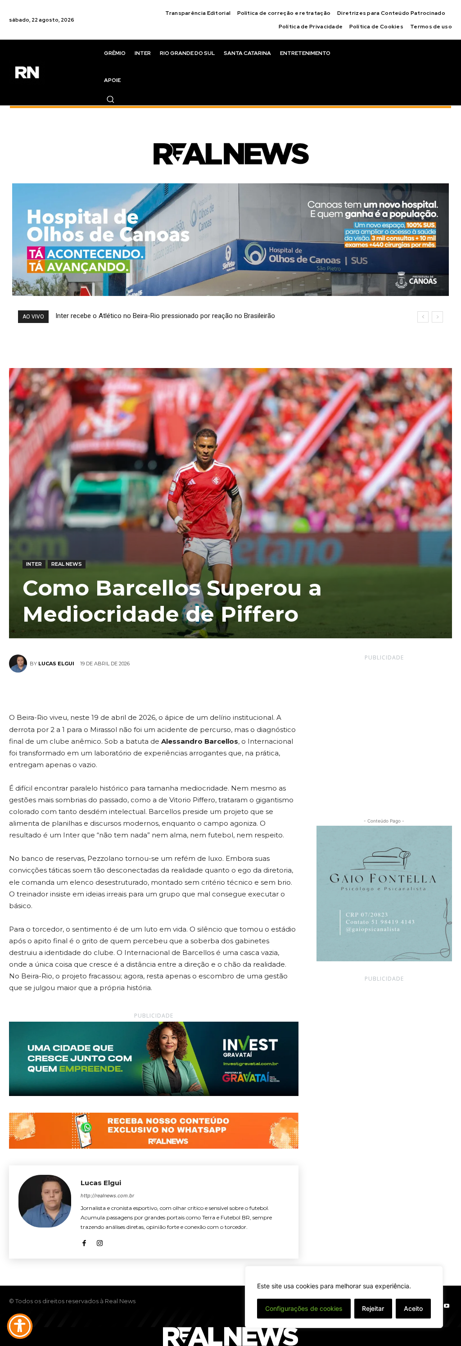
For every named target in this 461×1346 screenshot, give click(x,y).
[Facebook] (122, 691)
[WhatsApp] (185, 691)
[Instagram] (99, 1241)
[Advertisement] (384, 731)
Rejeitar (373, 1308)
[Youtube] (446, 1306)
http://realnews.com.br (107, 1195)
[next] (437, 317)
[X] (143, 691)
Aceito (413, 1308)
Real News (66, 564)
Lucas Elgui (56, 663)
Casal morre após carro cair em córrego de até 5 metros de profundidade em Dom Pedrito (189, 316)
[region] (344, 1297)
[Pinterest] (164, 691)
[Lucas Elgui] (19, 664)
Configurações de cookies (304, 1308)
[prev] (423, 317)
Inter (34, 564)
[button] (110, 99)
